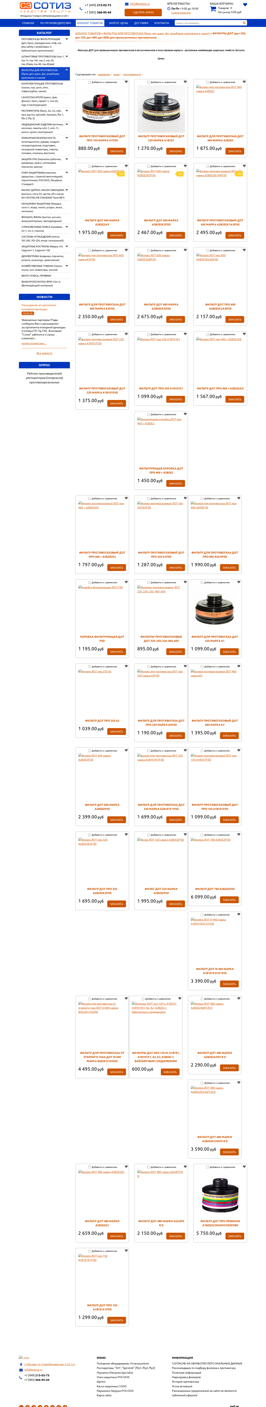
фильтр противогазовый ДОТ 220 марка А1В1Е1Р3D (102, 390)
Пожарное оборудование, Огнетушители (123, 1363)
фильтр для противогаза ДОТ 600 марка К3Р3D (102, 306)
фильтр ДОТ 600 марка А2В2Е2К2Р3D (161, 222)
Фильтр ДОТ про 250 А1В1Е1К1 (161, 388)
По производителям (55, 23)
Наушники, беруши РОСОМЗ (115, 1390)
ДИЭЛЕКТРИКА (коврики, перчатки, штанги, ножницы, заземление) (42, 258)
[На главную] (24, 1358)
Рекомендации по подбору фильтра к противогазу (204, 1368)
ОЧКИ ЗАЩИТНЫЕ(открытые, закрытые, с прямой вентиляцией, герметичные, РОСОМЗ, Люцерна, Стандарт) (42, 178)
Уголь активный (182, 1386)
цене (117, 74)
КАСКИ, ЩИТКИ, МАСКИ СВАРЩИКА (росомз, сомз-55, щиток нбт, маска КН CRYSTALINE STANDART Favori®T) (42, 193)
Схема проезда (180, 12)
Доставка (141, 23)
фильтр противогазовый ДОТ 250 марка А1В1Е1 (161, 138)
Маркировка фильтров (186, 1377)
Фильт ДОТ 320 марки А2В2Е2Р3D (161, 891)
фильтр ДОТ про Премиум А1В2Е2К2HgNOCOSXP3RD (220, 1223)
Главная (28, 23)
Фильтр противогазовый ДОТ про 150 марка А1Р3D (102, 138)
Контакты (161, 23)
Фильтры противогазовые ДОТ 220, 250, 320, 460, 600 (161, 638)
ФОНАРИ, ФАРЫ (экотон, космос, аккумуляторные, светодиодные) (41, 219)
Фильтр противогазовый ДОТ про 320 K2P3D (161, 554)
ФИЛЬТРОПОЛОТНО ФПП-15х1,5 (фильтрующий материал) (40, 283)
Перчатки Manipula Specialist (115, 1372)
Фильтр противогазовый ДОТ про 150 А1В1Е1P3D (215, 806)
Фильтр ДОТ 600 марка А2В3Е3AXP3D (161, 306)
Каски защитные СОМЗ (111, 1386)
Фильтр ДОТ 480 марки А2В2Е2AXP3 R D (214, 1055)
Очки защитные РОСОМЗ (113, 1377)
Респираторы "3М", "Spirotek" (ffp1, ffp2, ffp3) (126, 1368)
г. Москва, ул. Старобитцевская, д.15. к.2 (49, 1364)
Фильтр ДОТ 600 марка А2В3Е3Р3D (102, 806)
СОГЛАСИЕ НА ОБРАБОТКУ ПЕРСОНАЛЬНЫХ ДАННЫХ (207, 1363)
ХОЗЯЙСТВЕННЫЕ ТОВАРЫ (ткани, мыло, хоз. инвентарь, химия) (41, 267)
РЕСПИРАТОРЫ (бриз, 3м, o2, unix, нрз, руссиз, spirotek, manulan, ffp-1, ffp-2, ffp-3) (42, 114)
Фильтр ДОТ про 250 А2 (102, 720)
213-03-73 (98, 5)
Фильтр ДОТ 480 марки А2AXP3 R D (161, 1223)
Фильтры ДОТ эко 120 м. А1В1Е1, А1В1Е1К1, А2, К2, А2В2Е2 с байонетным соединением (156, 1057)
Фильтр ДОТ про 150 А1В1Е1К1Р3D (102, 1307)
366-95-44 (98, 12)
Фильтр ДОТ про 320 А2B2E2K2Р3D (102, 891)
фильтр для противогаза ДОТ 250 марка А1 (214, 638)
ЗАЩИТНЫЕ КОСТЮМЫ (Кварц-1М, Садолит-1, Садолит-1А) (42, 248)
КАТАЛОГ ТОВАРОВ (90, 23)
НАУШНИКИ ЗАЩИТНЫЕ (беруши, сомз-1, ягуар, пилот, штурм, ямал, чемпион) (42, 207)
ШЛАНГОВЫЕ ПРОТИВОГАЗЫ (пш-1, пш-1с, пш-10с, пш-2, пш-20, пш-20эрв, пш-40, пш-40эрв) (42, 60)
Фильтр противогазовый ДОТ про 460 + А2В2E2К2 (102, 554)
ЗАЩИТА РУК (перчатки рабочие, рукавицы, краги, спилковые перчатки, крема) (41, 162)
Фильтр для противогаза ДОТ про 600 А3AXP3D (214, 554)
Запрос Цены (118, 23)
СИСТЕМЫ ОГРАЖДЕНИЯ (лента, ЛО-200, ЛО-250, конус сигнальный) (42, 238)
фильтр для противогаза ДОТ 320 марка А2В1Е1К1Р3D (161, 806)
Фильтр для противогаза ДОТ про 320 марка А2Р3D (161, 722)
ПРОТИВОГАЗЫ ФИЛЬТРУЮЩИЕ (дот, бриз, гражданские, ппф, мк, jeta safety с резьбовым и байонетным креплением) (41, 44)
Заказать (116, 151)
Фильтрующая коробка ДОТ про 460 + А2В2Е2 (161, 470)
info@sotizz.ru (140, 3)
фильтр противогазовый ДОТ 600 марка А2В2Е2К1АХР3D (220, 222)
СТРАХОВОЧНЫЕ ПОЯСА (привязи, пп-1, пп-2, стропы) (42, 228)
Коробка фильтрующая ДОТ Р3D (102, 638)
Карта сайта (104, 1395)
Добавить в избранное (126, 82)
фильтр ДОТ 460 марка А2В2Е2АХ (102, 222)
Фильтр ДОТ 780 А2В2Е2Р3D (215, 889)
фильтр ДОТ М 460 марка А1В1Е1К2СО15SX (215, 971)
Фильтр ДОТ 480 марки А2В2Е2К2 (102, 1223)
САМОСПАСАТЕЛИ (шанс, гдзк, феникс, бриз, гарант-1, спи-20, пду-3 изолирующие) (39, 100)
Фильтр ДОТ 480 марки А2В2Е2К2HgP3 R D (214, 1139)
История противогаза (185, 1381)
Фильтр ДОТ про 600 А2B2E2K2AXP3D (220, 306)
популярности (132, 74)
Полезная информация (186, 1372)
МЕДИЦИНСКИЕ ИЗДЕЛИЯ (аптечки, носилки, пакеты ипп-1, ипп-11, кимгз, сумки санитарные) (42, 128)
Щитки (101, 1381)
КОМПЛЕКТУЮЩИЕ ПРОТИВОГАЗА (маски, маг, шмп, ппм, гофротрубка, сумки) (42, 87)
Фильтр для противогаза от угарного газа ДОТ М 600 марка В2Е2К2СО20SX (102, 1057)
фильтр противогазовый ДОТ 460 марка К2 (215, 722)
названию (104, 74)
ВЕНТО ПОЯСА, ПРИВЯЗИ (36, 275)
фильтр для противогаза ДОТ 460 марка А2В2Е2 (220, 138)
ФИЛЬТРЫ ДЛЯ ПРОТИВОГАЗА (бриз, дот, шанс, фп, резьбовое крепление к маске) (40, 73)
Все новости (44, 353)
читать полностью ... (34, 343)
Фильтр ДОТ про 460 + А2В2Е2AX (220, 388)
